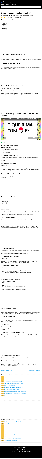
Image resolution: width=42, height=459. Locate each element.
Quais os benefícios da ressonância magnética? (12, 438)
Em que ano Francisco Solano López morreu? (12, 425)
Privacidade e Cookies (26, 451)
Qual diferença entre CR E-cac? (9, 395)
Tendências (7, 4)
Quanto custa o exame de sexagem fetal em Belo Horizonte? (15, 393)
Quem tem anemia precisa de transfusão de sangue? (13, 381)
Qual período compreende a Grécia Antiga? (12, 389)
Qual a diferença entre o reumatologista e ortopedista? (13, 387)
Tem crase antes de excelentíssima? (10, 440)
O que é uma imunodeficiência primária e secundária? (13, 377)
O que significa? (7, 423)
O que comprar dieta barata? (9, 436)
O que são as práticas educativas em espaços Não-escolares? (15, 391)
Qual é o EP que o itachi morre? (10, 385)
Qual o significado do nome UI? (7, 370)
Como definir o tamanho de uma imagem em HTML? (13, 383)
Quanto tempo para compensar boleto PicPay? (12, 421)
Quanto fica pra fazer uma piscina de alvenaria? (12, 379)
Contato (18, 451)
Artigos (2, 4)
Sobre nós (13, 451)
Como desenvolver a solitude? (9, 427)
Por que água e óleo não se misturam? (33, 370)
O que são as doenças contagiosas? (10, 434)
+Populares (14, 4)
